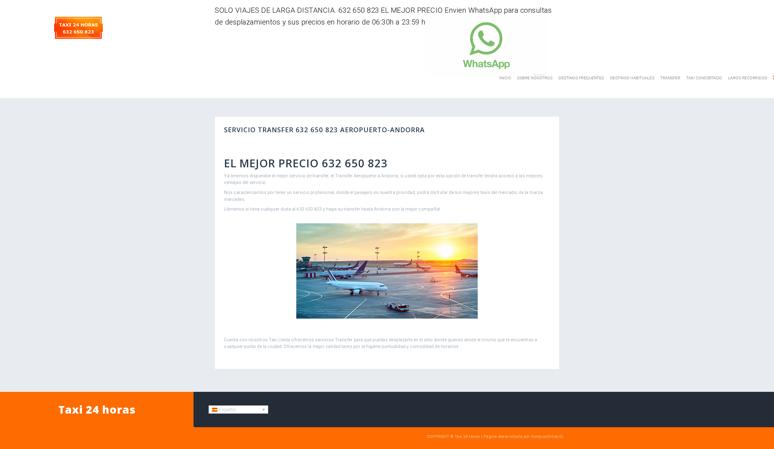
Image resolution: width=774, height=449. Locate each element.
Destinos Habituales (632, 78)
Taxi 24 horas (96, 409)
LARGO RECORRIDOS (747, 78)
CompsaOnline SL (547, 436)
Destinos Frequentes (581, 78)
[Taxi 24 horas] (78, 27)
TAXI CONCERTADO (704, 78)
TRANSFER (670, 78)
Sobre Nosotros (534, 78)
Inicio (505, 78)
